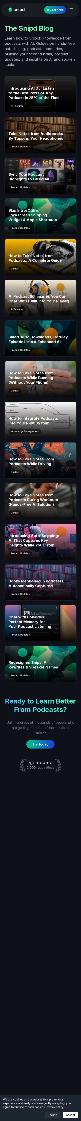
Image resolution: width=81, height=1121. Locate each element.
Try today (40, 744)
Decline (52, 1114)
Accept (70, 1114)
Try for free (55, 10)
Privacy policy (54, 1107)
